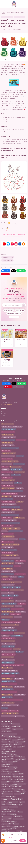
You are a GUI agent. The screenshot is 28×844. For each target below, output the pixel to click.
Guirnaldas (19, 563)
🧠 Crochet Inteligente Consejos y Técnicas (12, 716)
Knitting (21, 576)
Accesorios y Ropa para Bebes (9, 822)
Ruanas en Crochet (7, 667)
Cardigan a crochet (7, 485)
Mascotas (4, 742)
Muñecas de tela (20, 611)
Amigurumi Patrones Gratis (12, 799)
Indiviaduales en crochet (8, 571)
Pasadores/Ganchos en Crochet (10, 624)
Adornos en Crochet (7, 434)
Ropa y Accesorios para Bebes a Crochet (12, 665)
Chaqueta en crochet (12, 802)
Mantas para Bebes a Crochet (9, 733)
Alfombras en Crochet (8, 440)
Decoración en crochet (15, 531)
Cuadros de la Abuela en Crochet (10, 523)
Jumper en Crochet (6, 731)
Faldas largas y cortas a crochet (10, 544)
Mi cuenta (3, 413)
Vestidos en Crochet (7, 702)
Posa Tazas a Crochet (19, 17)
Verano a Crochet (6, 697)
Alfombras (4, 779)
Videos (4, 708)
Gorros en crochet (7, 560)
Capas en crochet (6, 482)
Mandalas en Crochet (16, 590)
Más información (9, 837)
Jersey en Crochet (7, 574)
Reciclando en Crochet (8, 659)
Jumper (4, 576)
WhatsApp (22, 270)
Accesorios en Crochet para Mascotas (11, 426)
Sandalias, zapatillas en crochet (10, 673)
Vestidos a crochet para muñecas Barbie (12, 700)
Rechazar (15, 840)
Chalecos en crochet (19, 496)
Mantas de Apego (7, 598)
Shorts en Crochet (6, 678)
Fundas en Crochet (7, 552)
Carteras (19, 488)
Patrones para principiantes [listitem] (14, 313)
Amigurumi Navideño (7, 445)
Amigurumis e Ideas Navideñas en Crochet (11, 786)
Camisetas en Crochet (8, 480)
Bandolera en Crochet (18, 782)
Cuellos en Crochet (7, 525)
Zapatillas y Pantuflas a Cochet (10, 710)
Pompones (5, 635)
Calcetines (5, 474)
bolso (3, 804)
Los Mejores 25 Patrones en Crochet (11, 587)
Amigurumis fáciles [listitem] (8, 310)
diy (14, 747)
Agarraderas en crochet (8, 437)
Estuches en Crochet (7, 541)
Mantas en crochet (7, 600)
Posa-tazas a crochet (7, 260)
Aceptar (22, 840)
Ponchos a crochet (16, 635)
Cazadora (4, 761)
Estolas (22, 539)
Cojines (19, 501)
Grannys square (20, 560)
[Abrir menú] (25, 4)
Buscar (3, 415)
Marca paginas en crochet (8, 603)
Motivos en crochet (17, 608)
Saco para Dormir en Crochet (9, 670)
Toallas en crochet (7, 686)
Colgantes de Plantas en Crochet (9, 766)
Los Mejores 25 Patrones (17, 774)
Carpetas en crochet (8, 488)
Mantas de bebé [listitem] (20, 310)
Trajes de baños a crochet (9, 692)
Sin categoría (19, 678)
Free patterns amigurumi (9, 549)
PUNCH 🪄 (17, 649)
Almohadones (21, 440)
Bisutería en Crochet (6, 819)
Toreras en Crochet (7, 689)
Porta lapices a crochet (8, 638)
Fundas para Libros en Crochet (9, 555)
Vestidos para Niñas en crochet (10, 705)
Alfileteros (20, 811)
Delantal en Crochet (7, 533)
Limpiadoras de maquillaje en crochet (11, 582)
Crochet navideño (19, 517)
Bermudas (20, 456)
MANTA (3, 802)
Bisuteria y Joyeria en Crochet (9, 461)
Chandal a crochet (7, 498)
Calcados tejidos (19, 472)
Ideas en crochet (7, 568)
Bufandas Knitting (7, 472)
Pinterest (6, 274)
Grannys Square (6, 826)
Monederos (5, 608)
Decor (4, 531)
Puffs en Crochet (6, 649)
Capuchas (18, 482)
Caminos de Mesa (7, 477)
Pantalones (17, 616)
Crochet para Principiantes (18, 789)
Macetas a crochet (6, 781)
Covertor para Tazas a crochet (10, 515)
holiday (4, 749)
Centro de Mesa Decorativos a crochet (11, 490)
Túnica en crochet (19, 694)
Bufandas (15, 824)
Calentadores (16, 474)
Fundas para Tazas (6, 824)
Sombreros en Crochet (8, 681)
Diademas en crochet (8, 536)
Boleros (4, 466)
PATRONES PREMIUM (7, 627)
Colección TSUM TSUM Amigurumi (10, 506)
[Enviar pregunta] (23, 305)
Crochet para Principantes (9, 520)
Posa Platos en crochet (11, 10)
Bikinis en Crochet (7, 458)
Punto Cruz (19, 651)
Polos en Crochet (19, 633)
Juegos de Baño (19, 574)
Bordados (5, 469)
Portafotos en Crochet (8, 641)
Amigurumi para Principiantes (10, 448)
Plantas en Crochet (7, 633)
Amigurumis (6, 450)
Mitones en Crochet (7, 606)
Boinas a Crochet (6, 789)
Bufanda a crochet (16, 469)
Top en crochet (19, 686)
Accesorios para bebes (8, 429)
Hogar (10, 779)
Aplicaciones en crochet (8, 453)
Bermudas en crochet (18, 819)
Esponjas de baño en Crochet (9, 539)
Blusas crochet (6, 464)
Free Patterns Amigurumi (11, 736)
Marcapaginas (21, 746)
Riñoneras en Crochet (8, 662)
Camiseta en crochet (6, 816)
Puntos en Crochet (7, 657)
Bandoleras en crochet (8, 456)
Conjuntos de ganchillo (8, 512)
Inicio (2, 10)
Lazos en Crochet (6, 579)
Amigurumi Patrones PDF (7, 759)
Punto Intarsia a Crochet (8, 654)
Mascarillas (22, 603)
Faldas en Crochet (16, 726)
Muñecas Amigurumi (7, 611)
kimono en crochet (6, 776)
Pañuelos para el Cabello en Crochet (11, 622)
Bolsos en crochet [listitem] (14, 316)
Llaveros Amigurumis (7, 584)
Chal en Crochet (6, 774)
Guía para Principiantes (7, 794)
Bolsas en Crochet (18, 776)
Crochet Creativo (6, 517)
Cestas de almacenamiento (9, 493)
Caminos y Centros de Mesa (8, 831)
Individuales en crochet (7, 791)
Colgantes (5, 509)
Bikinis (3, 814)
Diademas (4, 806)
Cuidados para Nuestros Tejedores (10, 528)
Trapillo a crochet (7, 694)
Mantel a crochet (20, 600)
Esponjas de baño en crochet (8, 812)
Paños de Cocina (6, 616)
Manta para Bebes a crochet (9, 595)
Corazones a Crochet (6, 771)
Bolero (20, 804)
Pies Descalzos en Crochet (9, 630)
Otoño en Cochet (15, 614)
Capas (9, 749)
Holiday (17, 566)
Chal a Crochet (6, 496)
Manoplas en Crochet (7, 592)
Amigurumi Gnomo (7, 442)
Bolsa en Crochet (15, 466)
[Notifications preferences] (3, 841)
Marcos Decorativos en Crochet (9, 769)
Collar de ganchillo (16, 509)
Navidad (5, 614)
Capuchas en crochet (12, 804)
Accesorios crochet (7, 423)
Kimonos (12, 576)
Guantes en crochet (7, 563)
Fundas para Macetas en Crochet (10, 557)
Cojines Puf (19, 831)
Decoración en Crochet (7, 257)
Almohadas (4, 723)
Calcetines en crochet (17, 729)
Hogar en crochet (7, 566)
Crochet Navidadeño (20, 742)
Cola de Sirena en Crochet (8, 504)
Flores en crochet (7, 547)
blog (24, 791)
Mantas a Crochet (20, 759)
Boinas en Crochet (19, 464)
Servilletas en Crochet (8, 675)
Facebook (6, 270)
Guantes (11, 741)
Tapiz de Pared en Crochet (8, 683)
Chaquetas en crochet (8, 501)
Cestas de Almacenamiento (8, 796)
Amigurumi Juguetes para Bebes (18, 784)
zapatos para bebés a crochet (10, 713)
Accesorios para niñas (8, 431)
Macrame (5, 590)
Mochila (18, 606)
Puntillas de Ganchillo (7, 651)
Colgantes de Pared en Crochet (9, 754)
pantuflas (5, 619)
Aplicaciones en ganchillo (18, 739)
